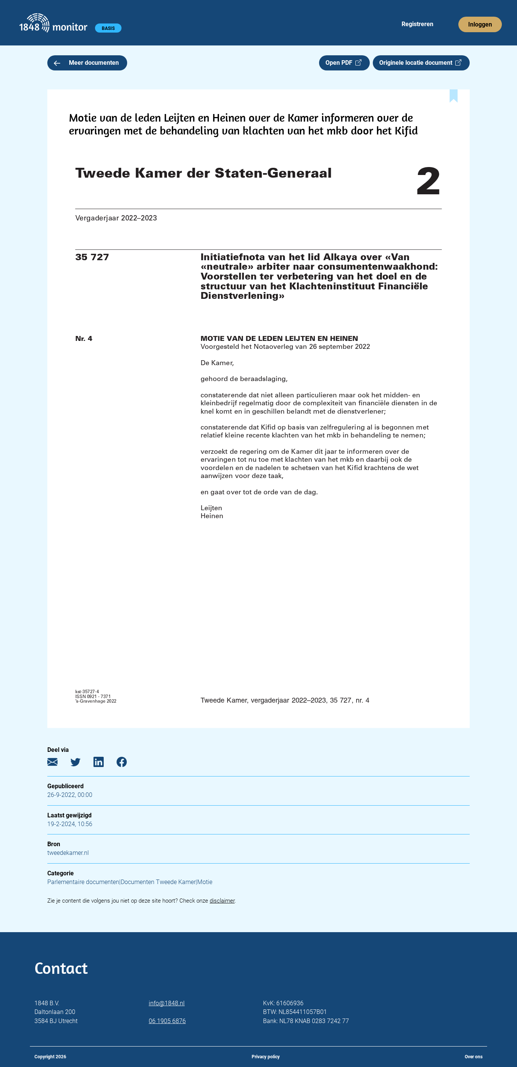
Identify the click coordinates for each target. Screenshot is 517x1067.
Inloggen (480, 24)
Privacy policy (266, 1056)
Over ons (474, 1056)
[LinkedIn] (104, 763)
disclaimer (222, 900)
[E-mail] (58, 763)
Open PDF (340, 62)
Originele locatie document (417, 62)
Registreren (417, 24)
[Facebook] (127, 763)
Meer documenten (94, 62)
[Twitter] (81, 763)
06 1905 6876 (167, 1021)
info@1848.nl (167, 1003)
